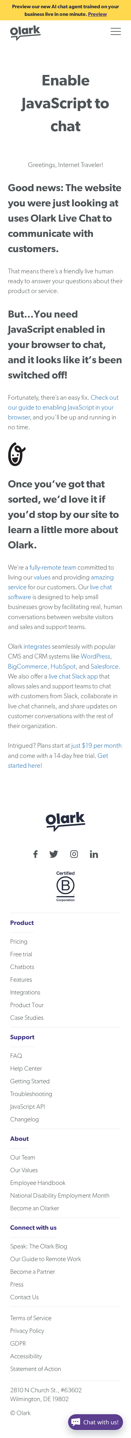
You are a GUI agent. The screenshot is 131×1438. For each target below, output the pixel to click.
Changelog (24, 1119)
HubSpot (63, 666)
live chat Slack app (73, 676)
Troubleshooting (31, 1094)
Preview (97, 14)
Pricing (18, 942)
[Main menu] (116, 31)
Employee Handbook (38, 1183)
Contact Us (24, 1297)
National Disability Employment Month (59, 1196)
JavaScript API (27, 1107)
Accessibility (26, 1356)
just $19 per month (96, 745)
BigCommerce (27, 666)
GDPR (18, 1344)
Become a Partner (32, 1272)
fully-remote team (53, 567)
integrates (37, 646)
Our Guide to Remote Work (45, 1259)
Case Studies (27, 1018)
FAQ (16, 1056)
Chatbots (22, 967)
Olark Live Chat (65, 218)
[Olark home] (25, 33)
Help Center (26, 1069)
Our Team (22, 1157)
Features (21, 980)
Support (22, 1036)
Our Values (24, 1170)
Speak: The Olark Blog (38, 1246)
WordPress (95, 656)
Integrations (25, 992)
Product (22, 922)
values (42, 577)
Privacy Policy (27, 1331)
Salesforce (105, 666)
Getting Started (30, 1081)
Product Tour (27, 1005)
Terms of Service (31, 1318)
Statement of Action (35, 1369)
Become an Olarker (34, 1208)
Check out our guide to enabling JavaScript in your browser (63, 407)
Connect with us (33, 1227)
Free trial (21, 954)
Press (17, 1284)
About (19, 1138)
